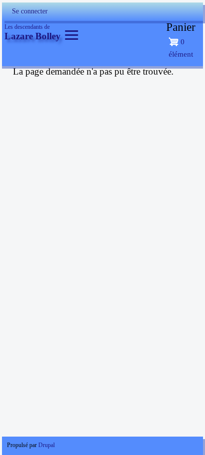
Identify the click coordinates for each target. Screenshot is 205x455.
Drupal (46, 445)
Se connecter (30, 11)
